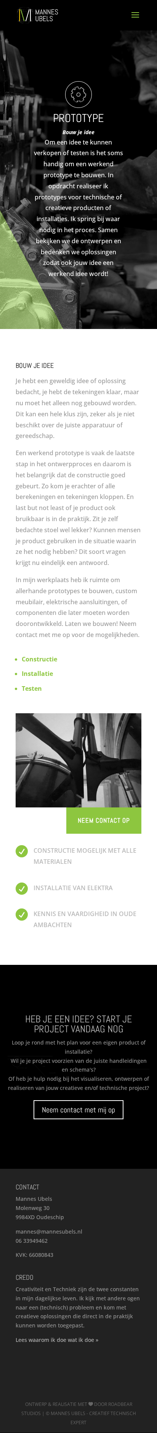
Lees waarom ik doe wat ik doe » (57, 1339)
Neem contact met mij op (78, 1110)
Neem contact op (104, 820)
